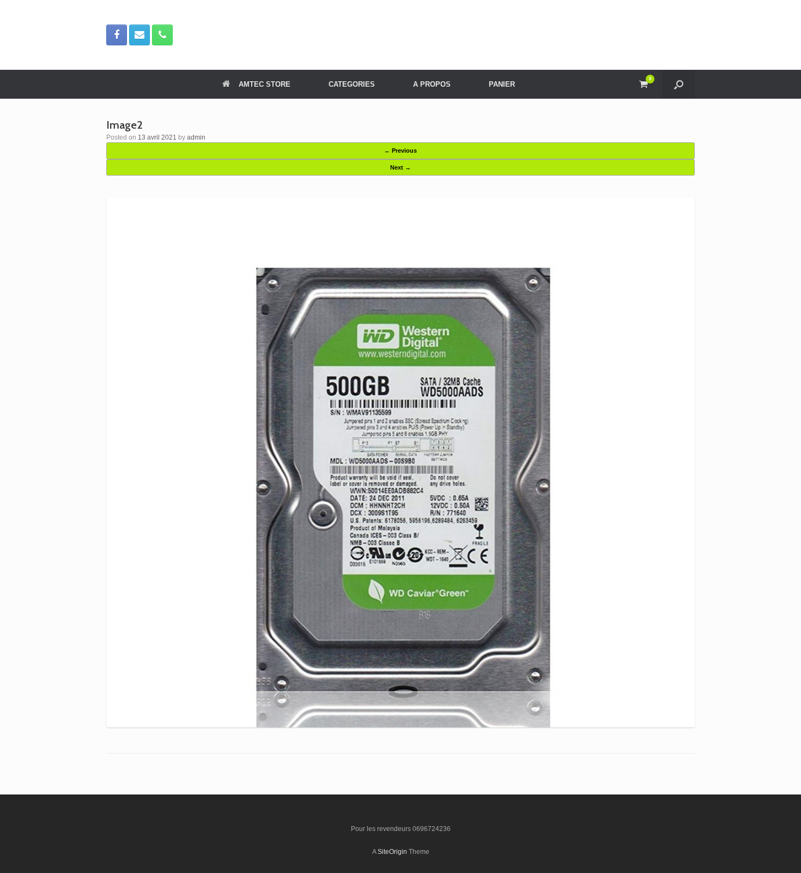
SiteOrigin (392, 851)
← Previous (400, 150)
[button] (679, 84)
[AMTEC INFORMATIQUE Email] (139, 35)
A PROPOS (432, 84)
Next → (400, 167)
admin (196, 137)
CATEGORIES (352, 84)
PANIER (502, 84)
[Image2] (400, 725)
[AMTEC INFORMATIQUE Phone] (162, 35)
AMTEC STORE (264, 84)
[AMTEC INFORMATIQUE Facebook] (116, 35)
